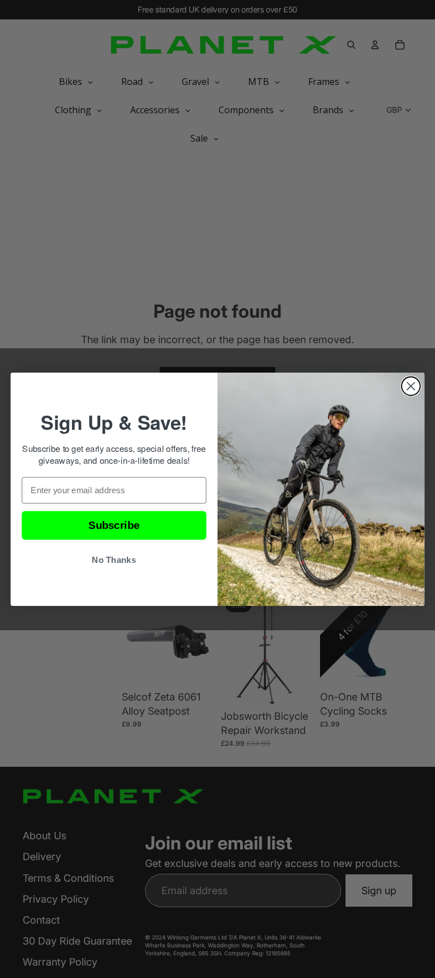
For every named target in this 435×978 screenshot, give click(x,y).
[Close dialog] (411, 386)
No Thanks (114, 560)
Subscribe (113, 525)
